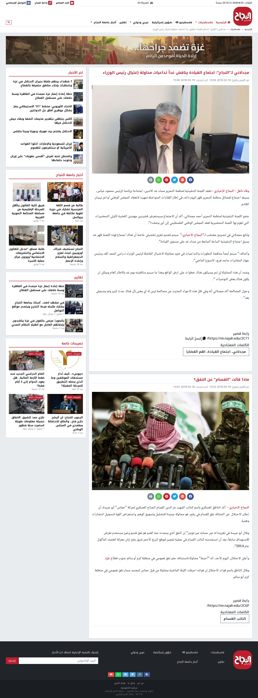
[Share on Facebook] (190, 180)
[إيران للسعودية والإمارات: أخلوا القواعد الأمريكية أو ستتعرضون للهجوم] (78, 146)
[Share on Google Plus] (182, 180)
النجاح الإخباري (242, 16)
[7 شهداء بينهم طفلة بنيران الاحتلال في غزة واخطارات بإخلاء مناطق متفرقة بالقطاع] (78, 84)
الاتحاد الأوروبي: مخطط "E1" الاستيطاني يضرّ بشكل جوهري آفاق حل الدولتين (42, 108)
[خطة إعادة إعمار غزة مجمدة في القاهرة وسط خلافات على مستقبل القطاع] (78, 96)
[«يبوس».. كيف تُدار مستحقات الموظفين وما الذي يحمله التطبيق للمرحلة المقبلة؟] (65, 361)
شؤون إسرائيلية (162, 22)
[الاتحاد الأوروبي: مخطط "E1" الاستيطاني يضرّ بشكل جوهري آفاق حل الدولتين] (78, 109)
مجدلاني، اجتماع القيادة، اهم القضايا (216, 351)
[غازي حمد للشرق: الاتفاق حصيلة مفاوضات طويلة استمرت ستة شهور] (26, 404)
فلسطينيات (205, 22)
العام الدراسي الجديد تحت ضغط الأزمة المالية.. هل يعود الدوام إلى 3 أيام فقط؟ (27, 380)
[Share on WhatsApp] (158, 180)
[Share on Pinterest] (166, 180)
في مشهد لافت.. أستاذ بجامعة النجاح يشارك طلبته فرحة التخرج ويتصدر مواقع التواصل (38, 307)
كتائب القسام (235, 618)
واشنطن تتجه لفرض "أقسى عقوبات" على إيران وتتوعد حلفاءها (41, 158)
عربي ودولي (140, 22)
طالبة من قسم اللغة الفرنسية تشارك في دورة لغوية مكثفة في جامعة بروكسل (66, 211)
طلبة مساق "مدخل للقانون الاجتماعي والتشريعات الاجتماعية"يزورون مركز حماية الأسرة (26, 255)
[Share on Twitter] (174, 180)
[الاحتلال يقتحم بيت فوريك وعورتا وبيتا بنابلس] (78, 134)
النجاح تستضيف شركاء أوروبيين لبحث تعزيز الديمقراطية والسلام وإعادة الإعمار (68, 255)
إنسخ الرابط (194, 338)
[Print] (150, 180)
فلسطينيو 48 (183, 22)
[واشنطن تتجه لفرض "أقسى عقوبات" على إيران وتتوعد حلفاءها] (78, 158)
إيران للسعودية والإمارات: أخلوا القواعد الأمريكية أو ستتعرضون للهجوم (46, 146)
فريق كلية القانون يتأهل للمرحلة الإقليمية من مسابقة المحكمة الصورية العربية (28, 211)
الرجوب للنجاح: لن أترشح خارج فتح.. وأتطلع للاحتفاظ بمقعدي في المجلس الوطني (65, 423)
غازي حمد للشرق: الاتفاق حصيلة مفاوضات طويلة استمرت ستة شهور (28, 421)
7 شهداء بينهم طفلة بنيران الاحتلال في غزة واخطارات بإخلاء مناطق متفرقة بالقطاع (42, 83)
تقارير (123, 22)
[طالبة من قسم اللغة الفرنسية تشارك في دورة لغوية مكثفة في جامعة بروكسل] (65, 192)
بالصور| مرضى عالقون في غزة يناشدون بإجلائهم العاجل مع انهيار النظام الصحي (38, 323)
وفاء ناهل (242, 191)
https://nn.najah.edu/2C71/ (228, 338)
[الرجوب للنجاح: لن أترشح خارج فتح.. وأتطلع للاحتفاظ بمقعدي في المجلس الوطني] (65, 404)
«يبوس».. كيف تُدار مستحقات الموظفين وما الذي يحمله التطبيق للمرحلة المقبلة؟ (67, 380)
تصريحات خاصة (72, 343)
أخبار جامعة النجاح (104, 22)
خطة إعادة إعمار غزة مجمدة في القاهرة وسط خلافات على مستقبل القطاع (42, 96)
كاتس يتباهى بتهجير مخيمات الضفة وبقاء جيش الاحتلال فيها (40, 121)
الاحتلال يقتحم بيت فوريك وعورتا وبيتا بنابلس (42, 131)
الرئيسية (248, 29)
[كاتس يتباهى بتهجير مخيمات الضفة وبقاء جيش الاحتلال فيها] (78, 121)
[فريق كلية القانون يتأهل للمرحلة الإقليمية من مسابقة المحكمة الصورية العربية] (26, 192)
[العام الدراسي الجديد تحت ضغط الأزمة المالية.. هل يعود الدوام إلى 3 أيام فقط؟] (26, 361)
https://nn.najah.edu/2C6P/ (228, 605)
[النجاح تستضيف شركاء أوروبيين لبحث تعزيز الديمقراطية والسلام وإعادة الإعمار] (65, 235)
